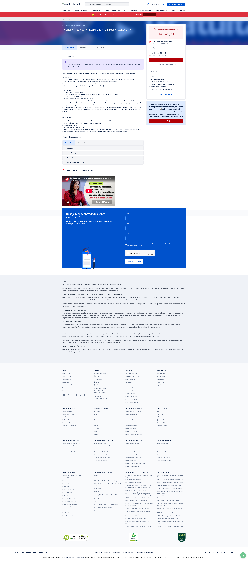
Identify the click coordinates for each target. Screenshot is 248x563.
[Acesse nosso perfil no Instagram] (68, 395)
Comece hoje (166, 121)
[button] (66, 10)
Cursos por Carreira (131, 391)
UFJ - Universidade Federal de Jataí (135, 519)
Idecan (96, 426)
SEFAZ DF (96, 491)
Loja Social (65, 382)
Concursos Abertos (68, 414)
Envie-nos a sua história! (102, 397)
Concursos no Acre (162, 443)
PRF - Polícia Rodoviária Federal (103, 507)
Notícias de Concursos (68, 423)
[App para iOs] (205, 553)
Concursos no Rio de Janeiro (102, 457)
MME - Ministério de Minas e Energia (135, 490)
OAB (158, 411)
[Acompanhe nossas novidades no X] (80, 395)
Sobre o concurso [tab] (84, 47)
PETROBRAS (97, 488)
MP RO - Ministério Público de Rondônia (168, 519)
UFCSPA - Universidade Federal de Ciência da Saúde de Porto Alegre (138, 527)
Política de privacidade (102, 553)
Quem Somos (66, 373)
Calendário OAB (161, 417)
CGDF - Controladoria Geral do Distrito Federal (170, 488)
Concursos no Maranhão (132, 452)
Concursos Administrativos (133, 411)
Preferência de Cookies (69, 391)
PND (95, 510)
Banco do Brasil (98, 499)
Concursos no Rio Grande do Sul (103, 446)
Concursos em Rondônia (164, 455)
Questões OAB (161, 420)
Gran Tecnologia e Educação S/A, (74, 557)
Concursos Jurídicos (131, 420)
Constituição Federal (68, 478)
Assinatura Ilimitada (131, 373)
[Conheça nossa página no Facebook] (76, 395)
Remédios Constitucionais (70, 516)
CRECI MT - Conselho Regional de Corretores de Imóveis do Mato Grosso (139, 504)
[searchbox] (107, 4)
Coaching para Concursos (132, 376)
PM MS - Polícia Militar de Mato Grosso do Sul (170, 480)
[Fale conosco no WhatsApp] (72, 395)
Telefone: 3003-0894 (102, 385)
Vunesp (96, 434)
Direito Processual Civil (69, 501)
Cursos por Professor (131, 396)
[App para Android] (209, 553)
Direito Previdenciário (68, 498)
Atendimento (155, 4)
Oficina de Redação (131, 399)
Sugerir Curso (161, 385)
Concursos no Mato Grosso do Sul (72, 449)
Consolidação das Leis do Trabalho (72, 475)
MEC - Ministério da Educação (133, 482)
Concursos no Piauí (130, 460)
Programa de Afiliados (68, 385)
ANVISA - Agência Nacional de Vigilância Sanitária (139, 498)
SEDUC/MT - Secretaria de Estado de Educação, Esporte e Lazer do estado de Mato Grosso (139, 486)
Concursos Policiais (131, 426)
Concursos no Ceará (131, 449)
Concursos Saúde (130, 428)
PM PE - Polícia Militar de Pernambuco (136, 500)
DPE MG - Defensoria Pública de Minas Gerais (170, 482)
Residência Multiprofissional (133, 434)
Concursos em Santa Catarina (102, 449)
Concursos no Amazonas (164, 446)
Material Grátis (161, 376)
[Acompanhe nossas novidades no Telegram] (84, 395)
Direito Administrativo (68, 481)
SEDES (96, 475)
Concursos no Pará (162, 452)
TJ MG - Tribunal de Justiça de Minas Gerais (169, 485)
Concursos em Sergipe (132, 466)
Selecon (96, 428)
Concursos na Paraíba (131, 455)
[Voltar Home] (63, 19)
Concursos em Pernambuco (133, 457)
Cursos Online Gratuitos (132, 402)
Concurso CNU (151, 340)
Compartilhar (167, 95)
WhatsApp (99, 379)
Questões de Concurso (69, 426)
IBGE (95, 502)
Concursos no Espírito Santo (102, 452)
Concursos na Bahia (131, 446)
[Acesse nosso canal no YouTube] (64, 395)
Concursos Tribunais (131, 431)
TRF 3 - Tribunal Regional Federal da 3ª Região (170, 516)
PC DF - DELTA (97, 478)
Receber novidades (134, 261)
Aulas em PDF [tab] (82, 143)
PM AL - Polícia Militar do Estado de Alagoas (106, 481)
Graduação (128, 382)
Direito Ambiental (67, 484)
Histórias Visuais (67, 420)
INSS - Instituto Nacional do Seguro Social (106, 505)
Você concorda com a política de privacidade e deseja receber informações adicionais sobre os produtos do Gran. (152, 245)
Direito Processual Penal (69, 504)
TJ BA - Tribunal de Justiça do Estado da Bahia (170, 513)
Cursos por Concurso (71, 19)
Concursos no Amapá (163, 449)
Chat (97, 376)
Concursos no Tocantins (164, 460)
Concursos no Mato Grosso (70, 452)
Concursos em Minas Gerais (102, 455)
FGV (95, 423)
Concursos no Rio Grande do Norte (135, 463)
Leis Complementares (68, 513)
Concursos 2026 (67, 411)
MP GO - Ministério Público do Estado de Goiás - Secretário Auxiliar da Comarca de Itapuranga (139, 494)
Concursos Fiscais (130, 417)
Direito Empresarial (68, 492)
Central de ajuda (101, 373)
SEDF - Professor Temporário (133, 480)
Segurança (139, 553)
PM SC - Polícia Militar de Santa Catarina (168, 500)
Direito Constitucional (68, 489)
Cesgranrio (97, 414)
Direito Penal (66, 495)
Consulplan (97, 417)
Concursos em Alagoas (132, 443)
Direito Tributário (67, 507)
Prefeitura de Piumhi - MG (84, 19)
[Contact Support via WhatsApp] (243, 555)
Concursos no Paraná (100, 443)
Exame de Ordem (130, 379)
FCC (95, 420)
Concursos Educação (131, 414)
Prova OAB (160, 414)
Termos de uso (116, 553)
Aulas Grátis (160, 382)
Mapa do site (148, 553)
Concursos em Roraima (163, 457)
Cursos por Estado (130, 394)
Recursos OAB (161, 423)
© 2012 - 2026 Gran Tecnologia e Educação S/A (31, 553)
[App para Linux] (202, 553)
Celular (127, 234)
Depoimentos (161, 373)
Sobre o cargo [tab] (100, 47)
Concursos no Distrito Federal (71, 443)
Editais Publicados (67, 417)
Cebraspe (97, 411)
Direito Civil (65, 487)
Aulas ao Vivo (160, 379)
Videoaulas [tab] (68, 143)
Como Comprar (66, 379)
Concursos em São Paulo (101, 460)
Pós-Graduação (129, 385)
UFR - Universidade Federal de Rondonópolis (138, 511)
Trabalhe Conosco (67, 388)
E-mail (127, 224)
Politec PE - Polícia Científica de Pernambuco (170, 526)
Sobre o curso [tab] (69, 47)
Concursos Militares (131, 423)
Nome (127, 214)
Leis (63, 510)
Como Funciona (66, 376)
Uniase (96, 431)
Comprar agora (148, 14)
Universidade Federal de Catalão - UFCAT (137, 508)
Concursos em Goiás (68, 446)
